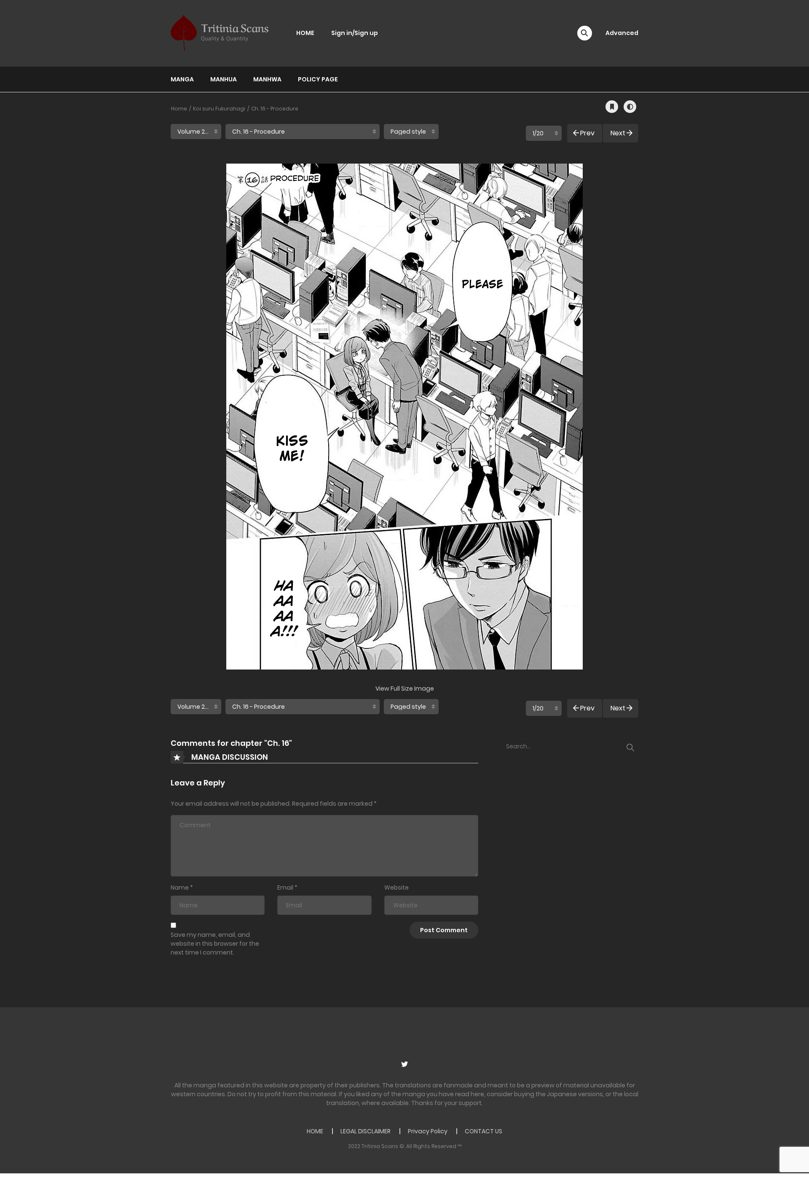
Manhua (223, 79)
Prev (587, 133)
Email (285, 887)
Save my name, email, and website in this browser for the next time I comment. (215, 944)
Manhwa (267, 79)
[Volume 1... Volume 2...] (196, 131)
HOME (305, 33)
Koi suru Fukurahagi (219, 108)
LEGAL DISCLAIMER (365, 1131)
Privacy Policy (427, 1131)
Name (180, 887)
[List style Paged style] (411, 131)
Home (179, 108)
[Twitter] (404, 1064)
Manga (182, 79)
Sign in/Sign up (354, 33)
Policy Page (318, 79)
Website (396, 887)
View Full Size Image (404, 688)
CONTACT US (483, 1131)
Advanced (621, 33)
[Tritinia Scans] (219, 33)
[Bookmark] (611, 106)
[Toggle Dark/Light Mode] (630, 106)
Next (618, 133)
